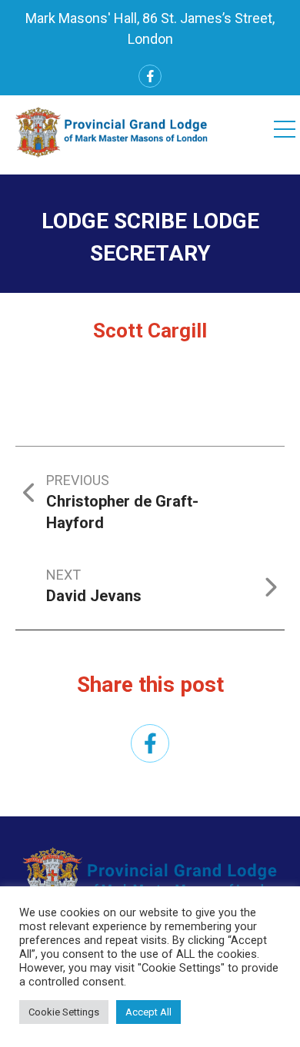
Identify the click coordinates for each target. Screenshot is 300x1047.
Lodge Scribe (114, 221)
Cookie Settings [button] (63, 1012)
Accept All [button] (148, 1012)
